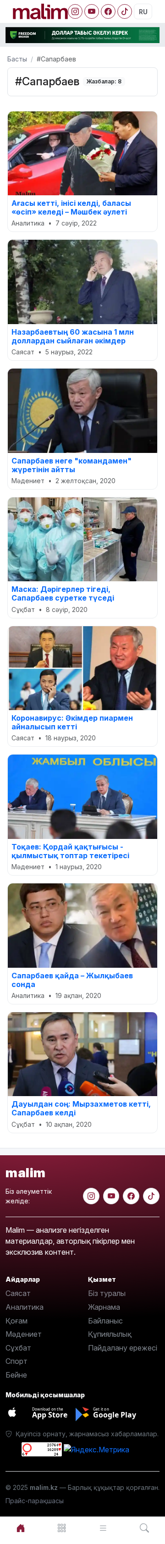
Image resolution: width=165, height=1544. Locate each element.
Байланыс (105, 1320)
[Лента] (103, 1528)
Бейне (16, 1374)
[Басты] (20, 1528)
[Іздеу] (144, 1528)
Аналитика (25, 1307)
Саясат (18, 1293)
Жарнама (104, 1307)
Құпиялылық (110, 1334)
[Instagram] (75, 11)
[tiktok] (151, 1196)
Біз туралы (107, 1293)
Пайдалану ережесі (122, 1347)
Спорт (17, 1361)
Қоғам (17, 1320)
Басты (17, 59)
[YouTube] (91, 11)
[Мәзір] (61, 1528)
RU (143, 12)
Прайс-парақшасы (35, 1501)
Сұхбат (18, 1347)
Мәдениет (24, 1334)
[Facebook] (108, 11)
